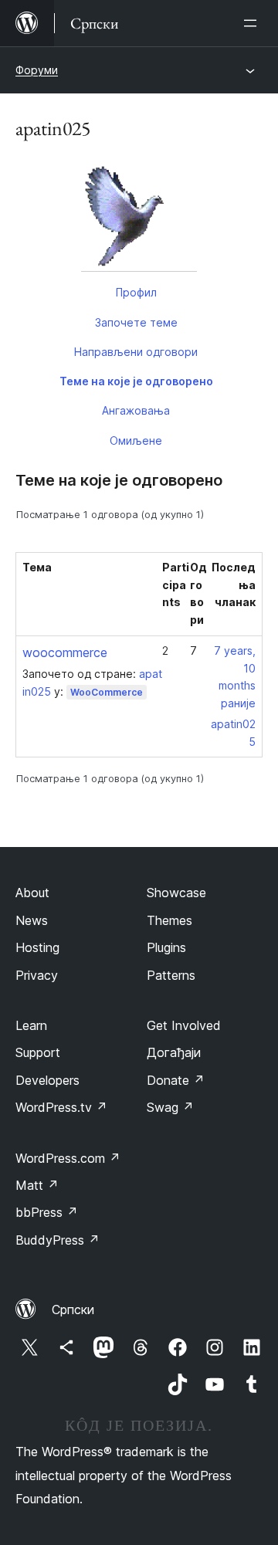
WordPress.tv (61, 1107)
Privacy (36, 975)
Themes (169, 920)
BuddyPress (57, 1240)
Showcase (176, 892)
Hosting (37, 947)
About (32, 892)
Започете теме (136, 322)
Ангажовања (136, 410)
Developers (47, 1080)
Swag (170, 1107)
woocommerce (64, 652)
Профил (136, 292)
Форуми (36, 69)
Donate (176, 1080)
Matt (37, 1185)
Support (37, 1052)
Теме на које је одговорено (136, 381)
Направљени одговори (136, 351)
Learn (31, 1025)
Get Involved (184, 1025)
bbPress (46, 1212)
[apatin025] (139, 217)
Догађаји (174, 1052)
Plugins (166, 947)
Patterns (171, 975)
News (31, 920)
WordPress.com (67, 1158)
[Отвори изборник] (253, 23)
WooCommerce (106, 692)
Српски (73, 1309)
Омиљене (136, 440)
